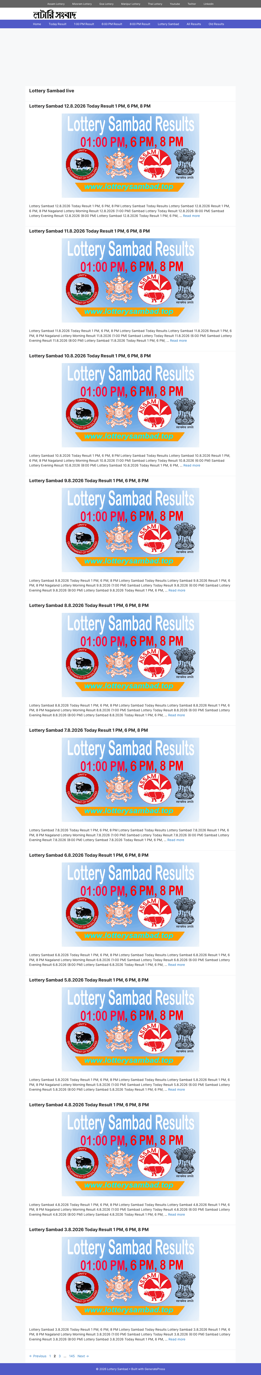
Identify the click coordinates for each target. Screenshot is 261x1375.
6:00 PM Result (112, 24)
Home (37, 24)
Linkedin (209, 3)
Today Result (57, 24)
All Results (194, 24)
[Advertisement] (130, 57)
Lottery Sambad (168, 24)
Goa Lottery (106, 3)
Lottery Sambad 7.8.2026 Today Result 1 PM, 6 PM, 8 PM (88, 730)
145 (72, 1356)
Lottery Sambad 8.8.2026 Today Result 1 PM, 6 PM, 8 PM (89, 605)
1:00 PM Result (84, 24)
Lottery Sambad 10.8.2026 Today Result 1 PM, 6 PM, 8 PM (90, 356)
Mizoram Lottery (82, 3)
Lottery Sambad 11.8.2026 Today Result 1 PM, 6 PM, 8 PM (89, 231)
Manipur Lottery (130, 3)
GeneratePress (155, 1369)
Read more (191, 216)
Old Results (216, 24)
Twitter (192, 3)
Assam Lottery (56, 3)
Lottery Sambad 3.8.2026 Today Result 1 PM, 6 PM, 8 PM (89, 1229)
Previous (37, 1356)
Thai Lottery (155, 3)
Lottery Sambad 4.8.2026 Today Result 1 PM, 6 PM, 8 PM (89, 1104)
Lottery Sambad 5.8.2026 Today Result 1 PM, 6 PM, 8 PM (88, 980)
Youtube (175, 3)
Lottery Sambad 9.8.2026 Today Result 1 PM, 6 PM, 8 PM (88, 480)
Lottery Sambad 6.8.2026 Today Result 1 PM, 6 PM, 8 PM (88, 855)
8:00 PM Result (140, 24)
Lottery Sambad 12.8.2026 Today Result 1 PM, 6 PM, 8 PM (90, 106)
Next (83, 1356)
